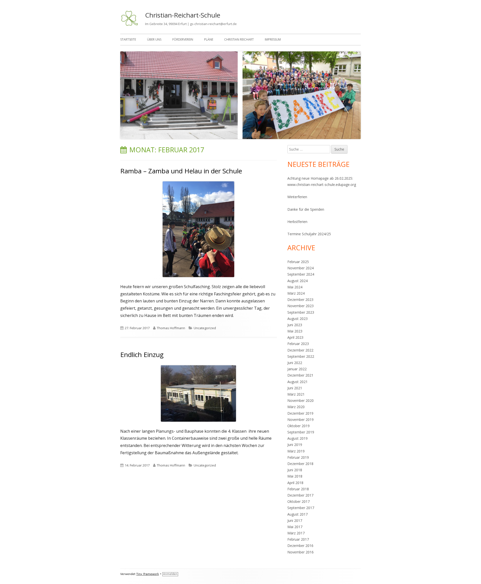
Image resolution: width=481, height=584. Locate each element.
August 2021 (297, 381)
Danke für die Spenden (305, 209)
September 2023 (300, 312)
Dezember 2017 (300, 495)
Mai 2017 (294, 526)
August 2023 (297, 318)
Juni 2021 (294, 388)
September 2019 (300, 432)
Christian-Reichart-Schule (182, 15)
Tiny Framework (147, 574)
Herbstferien (297, 221)
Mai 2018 (294, 476)
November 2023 (300, 305)
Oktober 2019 (298, 425)
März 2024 (296, 293)
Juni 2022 (294, 362)
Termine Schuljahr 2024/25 (309, 233)
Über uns (154, 39)
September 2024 (300, 274)
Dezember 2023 (300, 299)
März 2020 (296, 406)
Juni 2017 (294, 520)
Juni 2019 (294, 444)
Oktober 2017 (298, 501)
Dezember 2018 (300, 463)
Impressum (273, 39)
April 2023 (295, 337)
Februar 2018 (298, 489)
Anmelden (170, 574)
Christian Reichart (239, 39)
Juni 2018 (294, 470)
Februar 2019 (298, 457)
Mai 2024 (294, 287)
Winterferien (297, 196)
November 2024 (300, 268)
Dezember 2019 (300, 413)
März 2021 (296, 394)
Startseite (128, 39)
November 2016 (300, 552)
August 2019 (297, 438)
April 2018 (295, 482)
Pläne (208, 39)
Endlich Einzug (142, 354)
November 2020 (300, 400)
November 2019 (300, 419)
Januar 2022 (297, 369)
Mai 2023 (294, 331)
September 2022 (300, 356)
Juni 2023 (294, 324)
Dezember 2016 (300, 545)
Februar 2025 (298, 261)
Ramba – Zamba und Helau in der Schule (181, 170)
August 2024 (297, 280)
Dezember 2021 (300, 375)
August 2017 (297, 514)
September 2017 (300, 507)
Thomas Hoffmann (171, 328)
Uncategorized (205, 328)
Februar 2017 (298, 539)
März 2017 (296, 533)
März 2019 (296, 451)
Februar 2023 (298, 343)
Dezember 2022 (300, 350)
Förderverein (182, 39)
